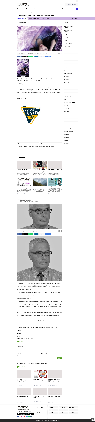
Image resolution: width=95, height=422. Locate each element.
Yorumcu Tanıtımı (67, 149)
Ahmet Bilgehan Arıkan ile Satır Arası (70, 34)
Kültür (34, 128)
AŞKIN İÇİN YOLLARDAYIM (22, 169)
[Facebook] (18, 416)
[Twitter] (19, 416)
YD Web (57, 420)
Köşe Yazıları (66, 85)
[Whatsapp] (29, 416)
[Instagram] (21, 416)
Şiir (64, 114)
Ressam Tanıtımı (66, 105)
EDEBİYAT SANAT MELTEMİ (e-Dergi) (70, 52)
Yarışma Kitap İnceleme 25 (68, 131)
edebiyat (31, 128)
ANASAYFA (66, 37)
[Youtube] (25, 416)
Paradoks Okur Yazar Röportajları (69, 102)
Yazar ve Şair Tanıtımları (68, 146)
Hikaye (27, 201)
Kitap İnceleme (21, 53)
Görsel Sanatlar (66, 67)
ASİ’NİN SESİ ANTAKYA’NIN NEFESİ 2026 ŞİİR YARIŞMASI (23, 187)
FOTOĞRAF (66, 59)
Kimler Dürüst (19, 379)
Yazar (38, 128)
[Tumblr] (31, 416)
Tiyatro (65, 122)
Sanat (36, 128)
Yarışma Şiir (66, 140)
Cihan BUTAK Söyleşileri (68, 43)
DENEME (25, 128)
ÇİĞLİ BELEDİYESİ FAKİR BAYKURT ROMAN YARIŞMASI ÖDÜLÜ (55, 170)
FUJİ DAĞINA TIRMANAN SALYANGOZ (38, 187)
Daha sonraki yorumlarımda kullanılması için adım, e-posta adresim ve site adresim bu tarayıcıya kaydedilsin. (36, 146)
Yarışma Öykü (66, 134)
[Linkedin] (23, 416)
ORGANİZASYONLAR (67, 96)
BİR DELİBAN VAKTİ (52, 187)
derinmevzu (28, 128)
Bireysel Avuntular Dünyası (22, 396)
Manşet (30, 201)
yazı (39, 128)
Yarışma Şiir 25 (66, 143)
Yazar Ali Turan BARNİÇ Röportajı (54, 396)
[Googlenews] (27, 416)
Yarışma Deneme (67, 125)
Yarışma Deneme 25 (67, 128)
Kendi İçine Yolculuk (36, 379)
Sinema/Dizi (66, 117)
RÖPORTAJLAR (66, 108)
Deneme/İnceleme (67, 46)
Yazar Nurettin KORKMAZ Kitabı (39, 169)
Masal (65, 93)
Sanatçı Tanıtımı (66, 111)
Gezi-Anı (65, 64)
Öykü (26, 338)
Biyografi (65, 40)
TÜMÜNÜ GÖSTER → (74, 18)
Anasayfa (20, 201)
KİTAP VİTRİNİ (25, 53)
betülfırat (22, 128)
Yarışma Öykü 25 (67, 137)
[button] (92, 419)
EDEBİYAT (24, 201)
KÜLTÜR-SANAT (30, 53)
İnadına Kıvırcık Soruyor (68, 73)
